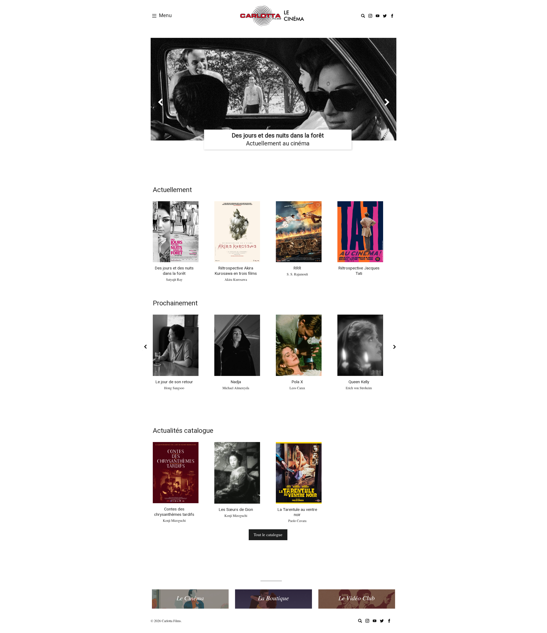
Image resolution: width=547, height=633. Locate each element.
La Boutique (273, 597)
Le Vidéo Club (356, 597)
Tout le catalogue (268, 534)
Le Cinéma (190, 597)
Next (393, 346)
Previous (145, 346)
